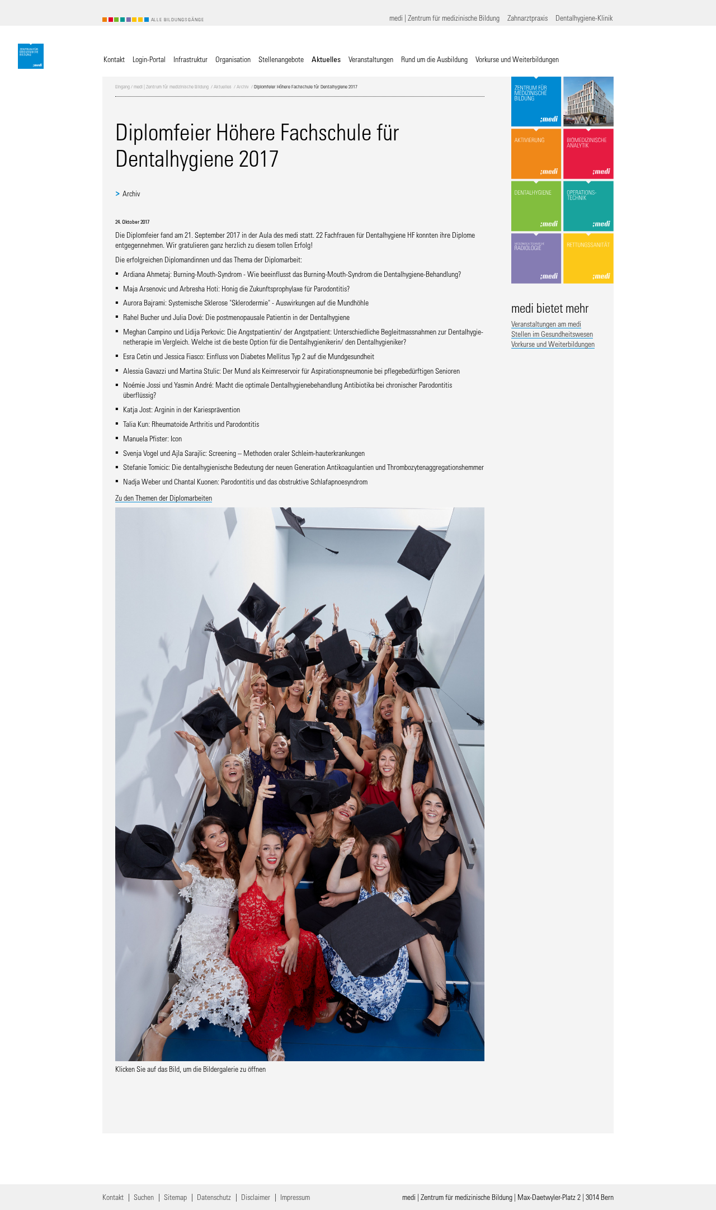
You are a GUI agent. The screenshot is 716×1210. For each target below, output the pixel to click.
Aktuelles (223, 86)
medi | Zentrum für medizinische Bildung (171, 86)
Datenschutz (214, 1197)
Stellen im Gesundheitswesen (552, 333)
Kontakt (113, 1197)
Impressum (295, 1197)
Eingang (122, 86)
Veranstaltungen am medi (546, 323)
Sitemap (175, 1197)
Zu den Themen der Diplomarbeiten (163, 497)
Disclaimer (255, 1197)
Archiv (243, 86)
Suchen (144, 1197)
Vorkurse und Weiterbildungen (553, 344)
